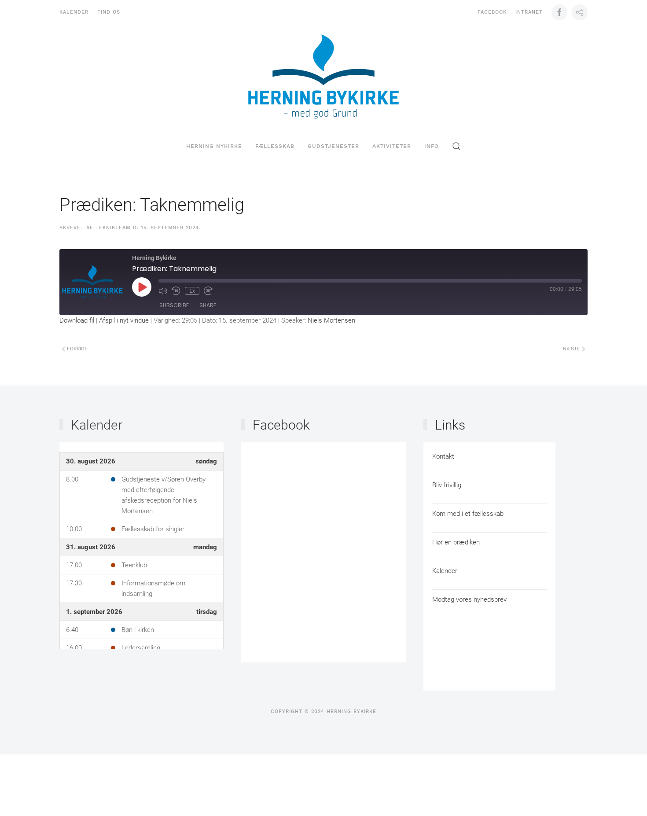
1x (192, 291)
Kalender (73, 12)
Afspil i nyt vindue (124, 320)
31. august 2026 (90, 547)
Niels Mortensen (331, 320)
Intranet (529, 12)
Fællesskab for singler (152, 529)
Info (431, 146)
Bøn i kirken (137, 630)
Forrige (76, 349)
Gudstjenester (333, 146)
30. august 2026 (90, 461)
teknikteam (113, 228)
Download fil (76, 320)
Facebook (492, 12)
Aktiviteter (391, 146)
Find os (108, 12)
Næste (572, 349)
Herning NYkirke (214, 146)
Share (207, 305)
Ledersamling (140, 648)
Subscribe (174, 305)
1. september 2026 (94, 612)
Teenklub (134, 565)
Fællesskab (274, 146)
